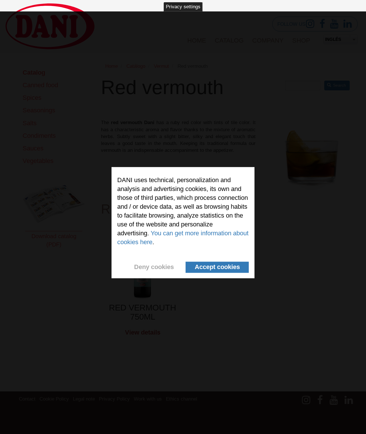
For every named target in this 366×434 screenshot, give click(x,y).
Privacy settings (183, 6)
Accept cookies (217, 267)
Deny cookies (154, 267)
